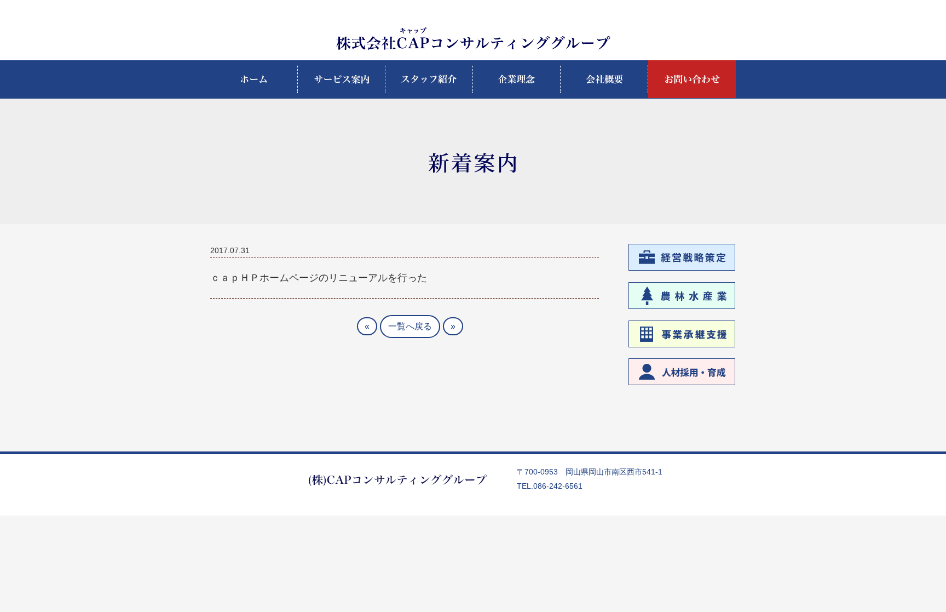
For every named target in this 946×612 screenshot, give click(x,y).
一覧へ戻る (410, 326)
